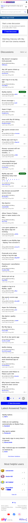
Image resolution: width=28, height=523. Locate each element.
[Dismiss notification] (26, 7)
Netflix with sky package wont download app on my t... (10, 359)
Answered (22, 91)
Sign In (26, 2)
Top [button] (15, 502)
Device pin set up (8, 276)
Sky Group (3, 510)
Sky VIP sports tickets (10, 69)
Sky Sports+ (6, 203)
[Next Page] (23, 398)
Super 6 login (6, 109)
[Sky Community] (9, 2)
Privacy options (4, 505)
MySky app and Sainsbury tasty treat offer (9, 176)
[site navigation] (2, 2)
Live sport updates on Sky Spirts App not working (9, 230)
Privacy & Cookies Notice (7, 507)
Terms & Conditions (22, 505)
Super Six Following (9, 307)
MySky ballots (7, 92)
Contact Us (24, 508)
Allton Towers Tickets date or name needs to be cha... (11, 215)
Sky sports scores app (10, 297)
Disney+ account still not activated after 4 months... (11, 150)
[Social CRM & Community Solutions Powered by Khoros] (23, 519)
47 (19, 398)
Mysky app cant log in (9, 140)
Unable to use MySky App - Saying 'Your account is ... (11, 242)
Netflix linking (7, 347)
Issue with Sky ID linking (10, 119)
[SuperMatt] (9, 490)
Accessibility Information (21, 507)
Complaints (3, 508)
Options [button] (22, 52)
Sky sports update (8, 431)
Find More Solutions (14, 456)
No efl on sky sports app (10, 337)
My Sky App (6, 327)
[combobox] (13, 12)
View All (14, 494)
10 (7, 180)
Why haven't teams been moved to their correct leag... (10, 384)
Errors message (8, 100)
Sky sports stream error (10, 129)
